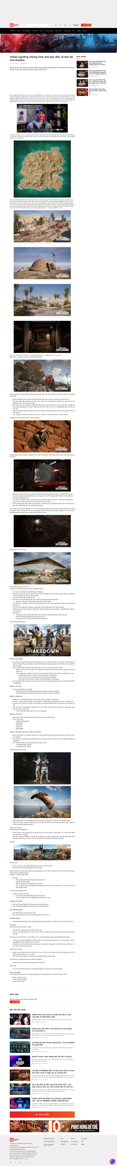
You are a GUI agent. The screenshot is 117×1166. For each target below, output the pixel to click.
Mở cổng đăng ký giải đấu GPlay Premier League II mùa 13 (98, 90)
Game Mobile (49, 30)
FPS (73, 30)
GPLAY (42, 30)
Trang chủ (13, 30)
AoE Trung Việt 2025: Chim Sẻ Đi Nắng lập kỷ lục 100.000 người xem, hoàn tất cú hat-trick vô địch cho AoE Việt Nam (97, 63)
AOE (18, 30)
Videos (84, 30)
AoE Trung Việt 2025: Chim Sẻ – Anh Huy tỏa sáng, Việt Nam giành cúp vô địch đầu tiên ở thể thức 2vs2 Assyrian (98, 81)
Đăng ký (76, 25)
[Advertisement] (58, 11)
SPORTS (35, 30)
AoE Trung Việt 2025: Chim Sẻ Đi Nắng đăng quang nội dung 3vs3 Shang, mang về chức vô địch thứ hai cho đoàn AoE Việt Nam (97, 72)
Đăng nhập (86, 25)
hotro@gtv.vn (25, 1158)
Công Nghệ (67, 30)
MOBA (79, 30)
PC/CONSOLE (26, 30)
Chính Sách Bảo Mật (49, 1141)
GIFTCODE (58, 30)
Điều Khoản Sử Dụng (49, 1138)
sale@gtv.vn (49, 1145)
